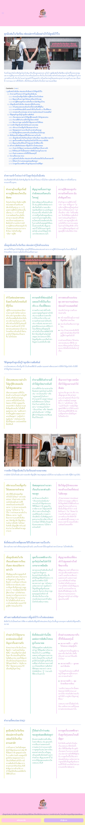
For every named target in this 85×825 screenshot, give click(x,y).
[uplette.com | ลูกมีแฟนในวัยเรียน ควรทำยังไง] (42, 13)
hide (16, 88)
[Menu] (3, 13)
